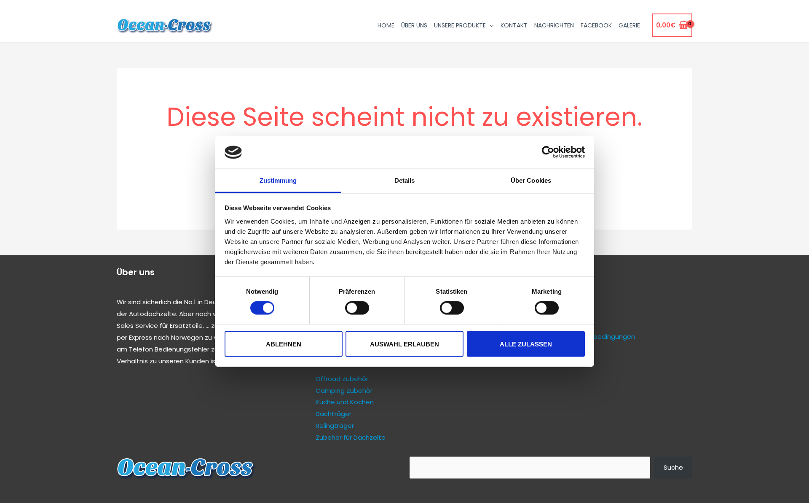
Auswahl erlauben (404, 343)
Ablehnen (283, 343)
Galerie (629, 25)
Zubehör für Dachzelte (351, 437)
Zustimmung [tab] (278, 180)
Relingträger (335, 425)
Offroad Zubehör (342, 378)
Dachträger (333, 413)
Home (386, 25)
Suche (673, 467)
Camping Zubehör (344, 390)
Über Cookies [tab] (531, 180)
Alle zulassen (526, 343)
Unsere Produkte (460, 25)
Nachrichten (554, 25)
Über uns (414, 25)
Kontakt (514, 25)
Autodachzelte (152, 313)
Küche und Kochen (345, 402)
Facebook (596, 25)
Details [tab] (404, 180)
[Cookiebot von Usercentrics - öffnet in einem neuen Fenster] (548, 152)
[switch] (357, 308)
